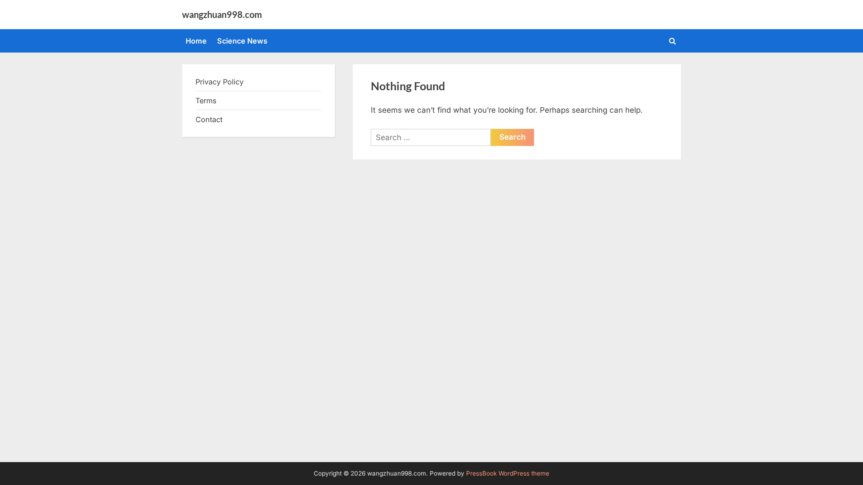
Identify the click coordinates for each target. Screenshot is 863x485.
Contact (209, 119)
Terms (206, 100)
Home (196, 40)
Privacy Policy (220, 81)
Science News (242, 40)
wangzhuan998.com (222, 14)
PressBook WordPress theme (507, 473)
